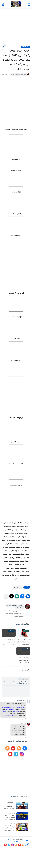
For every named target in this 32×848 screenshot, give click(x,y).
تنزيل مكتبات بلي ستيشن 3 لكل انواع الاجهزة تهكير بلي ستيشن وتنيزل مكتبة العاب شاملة (9, 817)
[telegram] (16, 754)
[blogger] (19, 748)
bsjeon (4, 711)
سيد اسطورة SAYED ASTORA (18, 74)
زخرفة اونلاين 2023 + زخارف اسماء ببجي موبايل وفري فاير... (24, 660)
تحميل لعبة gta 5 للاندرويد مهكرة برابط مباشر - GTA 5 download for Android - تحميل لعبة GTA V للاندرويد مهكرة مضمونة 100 (9, 828)
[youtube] (13, 748)
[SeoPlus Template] (27, 839)
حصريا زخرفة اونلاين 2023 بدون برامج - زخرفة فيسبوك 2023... (9, 642)
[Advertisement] (16, 28)
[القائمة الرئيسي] (29, 4)
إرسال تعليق (23, 679)
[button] (22, 596)
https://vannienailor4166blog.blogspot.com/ (13, 707)
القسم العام (25, 46)
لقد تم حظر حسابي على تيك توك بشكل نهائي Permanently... (23, 642)
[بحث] (3, 4)
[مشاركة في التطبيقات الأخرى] (6, 596)
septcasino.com (10, 709)
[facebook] (24, 748)
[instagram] (22, 754)
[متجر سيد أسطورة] (16, 4)
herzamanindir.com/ (8, 715)
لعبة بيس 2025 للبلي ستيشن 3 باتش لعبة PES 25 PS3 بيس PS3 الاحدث (9, 807)
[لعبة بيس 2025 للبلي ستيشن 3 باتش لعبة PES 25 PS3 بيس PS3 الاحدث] (22, 805)
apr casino (16, 711)
